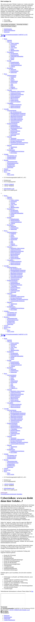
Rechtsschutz (13, 82)
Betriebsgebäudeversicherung (18, 113)
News (5, 171)
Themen (6, 169)
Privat (5, 74)
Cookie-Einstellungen (9, 620)
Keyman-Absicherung (16, 141)
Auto (11, 84)
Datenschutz (13, 72)
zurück (2, 492)
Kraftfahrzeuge (11, 150)
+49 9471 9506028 (9, 184)
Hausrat (12, 79)
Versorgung (13, 138)
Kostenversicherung (12, 123)
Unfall (12, 78)
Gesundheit (10, 103)
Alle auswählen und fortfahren (8, 24)
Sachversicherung (11, 75)
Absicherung (13, 147)
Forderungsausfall (15, 133)
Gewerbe (6, 109)
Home (5, 39)
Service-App (7, 170)
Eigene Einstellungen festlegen (8, 26)
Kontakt (9, 60)
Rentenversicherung (15, 96)
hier (32, 591)
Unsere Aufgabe (14, 43)
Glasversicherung (14, 122)
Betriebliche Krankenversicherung (19, 142)
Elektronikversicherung (16, 117)
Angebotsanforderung (16, 65)
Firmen (12, 59)
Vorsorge (9, 90)
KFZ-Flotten (13, 152)
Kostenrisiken (14, 125)
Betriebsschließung (15, 131)
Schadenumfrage (11, 158)
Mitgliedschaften (14, 50)
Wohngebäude (14, 81)
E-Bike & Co (13, 88)
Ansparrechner (11, 164)
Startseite (9, 40)
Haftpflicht (13, 77)
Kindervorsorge (14, 100)
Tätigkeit (12, 46)
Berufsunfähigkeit (15, 97)
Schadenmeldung (11, 157)
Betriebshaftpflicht (15, 126)
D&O (11, 148)
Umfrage (12, 66)
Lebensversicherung (15, 93)
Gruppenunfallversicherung (17, 144)
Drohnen (12, 87)
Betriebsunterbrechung (16, 128)
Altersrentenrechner (12, 161)
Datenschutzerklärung (9, 30)
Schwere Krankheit (15, 101)
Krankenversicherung (15, 104)
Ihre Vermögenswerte (15, 112)
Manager (9, 145)
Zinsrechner (10, 167)
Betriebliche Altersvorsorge (17, 91)
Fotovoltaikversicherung (16, 119)
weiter (5, 492)
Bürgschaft (13, 135)
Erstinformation (8, 29)
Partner (12, 49)
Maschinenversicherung (16, 116)
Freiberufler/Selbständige (16, 56)
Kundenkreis (10, 52)
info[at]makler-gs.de (9, 188)
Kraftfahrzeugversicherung (17, 151)
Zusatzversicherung (15, 106)
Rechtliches (10, 68)
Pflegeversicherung (15, 107)
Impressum (7, 32)
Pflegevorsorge (14, 98)
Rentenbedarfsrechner (12, 163)
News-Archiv (10, 174)
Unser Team (13, 47)
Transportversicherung (16, 120)
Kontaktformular (14, 62)
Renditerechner (11, 166)
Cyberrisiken (13, 129)
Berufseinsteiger (14, 55)
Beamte (12, 58)
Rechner (6, 160)
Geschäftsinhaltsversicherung (17, 115)
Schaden (6, 154)
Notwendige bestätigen (22, 24)
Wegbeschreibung (15, 63)
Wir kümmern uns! (12, 155)
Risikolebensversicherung (17, 94)
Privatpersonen (14, 53)
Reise (11, 85)
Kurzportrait (13, 44)
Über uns (9, 41)
